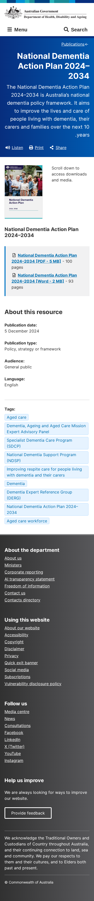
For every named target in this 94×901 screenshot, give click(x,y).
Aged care (16, 417)
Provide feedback (28, 813)
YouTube (13, 753)
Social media (17, 669)
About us (13, 558)
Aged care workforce (27, 520)
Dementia (16, 483)
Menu (20, 29)
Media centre (17, 711)
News (10, 718)
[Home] (47, 12)
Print (39, 147)
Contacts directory (22, 599)
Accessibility (16, 634)
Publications (72, 44)
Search (79, 29)
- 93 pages (44, 281)
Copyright (14, 641)
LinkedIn (12, 739)
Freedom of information (27, 585)
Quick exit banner (21, 662)
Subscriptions (17, 676)
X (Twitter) (15, 746)
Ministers (13, 565)
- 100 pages (44, 261)
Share (61, 147)
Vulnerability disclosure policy (33, 683)
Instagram (14, 760)
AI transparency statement (30, 578)
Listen (17, 147)
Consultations (18, 725)
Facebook (14, 732)
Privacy (12, 655)
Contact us (15, 592)
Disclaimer (14, 648)
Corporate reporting (24, 572)
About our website (22, 627)
